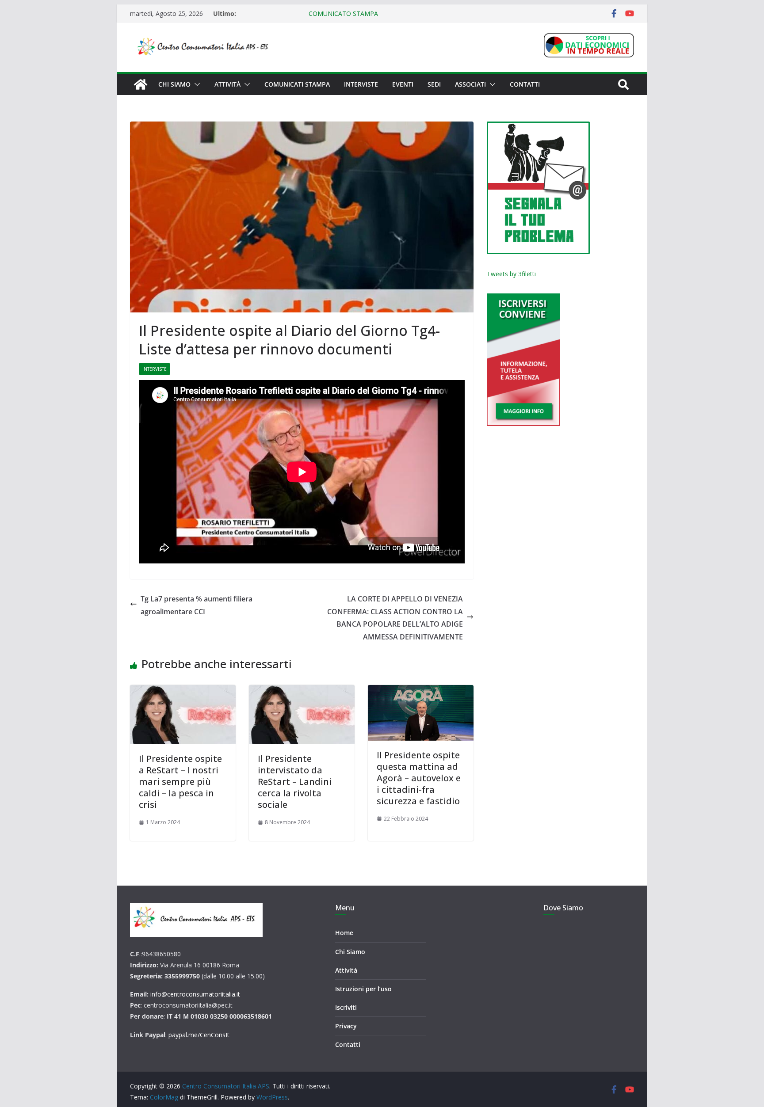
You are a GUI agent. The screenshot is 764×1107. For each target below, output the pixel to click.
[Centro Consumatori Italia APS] (140, 84)
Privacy (346, 1026)
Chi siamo (174, 84)
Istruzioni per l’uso (363, 989)
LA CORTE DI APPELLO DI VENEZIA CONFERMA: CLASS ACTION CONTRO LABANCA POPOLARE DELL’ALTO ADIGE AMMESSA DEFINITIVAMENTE (395, 618)
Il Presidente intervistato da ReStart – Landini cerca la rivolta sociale (295, 781)
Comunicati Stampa (297, 84)
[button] (195, 84)
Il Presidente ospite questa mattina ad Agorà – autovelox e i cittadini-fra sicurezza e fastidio (419, 778)
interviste (154, 369)
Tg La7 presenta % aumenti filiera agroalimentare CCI (196, 605)
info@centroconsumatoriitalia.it (195, 994)
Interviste (361, 84)
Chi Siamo (350, 951)
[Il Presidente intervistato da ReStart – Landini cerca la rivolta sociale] (302, 714)
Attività (227, 84)
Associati (470, 84)
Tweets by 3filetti (511, 274)
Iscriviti (346, 1007)
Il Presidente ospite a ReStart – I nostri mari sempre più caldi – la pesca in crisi (180, 781)
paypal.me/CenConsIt (198, 1035)
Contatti (525, 84)
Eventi (402, 84)
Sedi (434, 84)
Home (344, 932)
